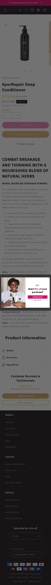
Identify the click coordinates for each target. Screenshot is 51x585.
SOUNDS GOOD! (38, 297)
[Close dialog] (48, 278)
